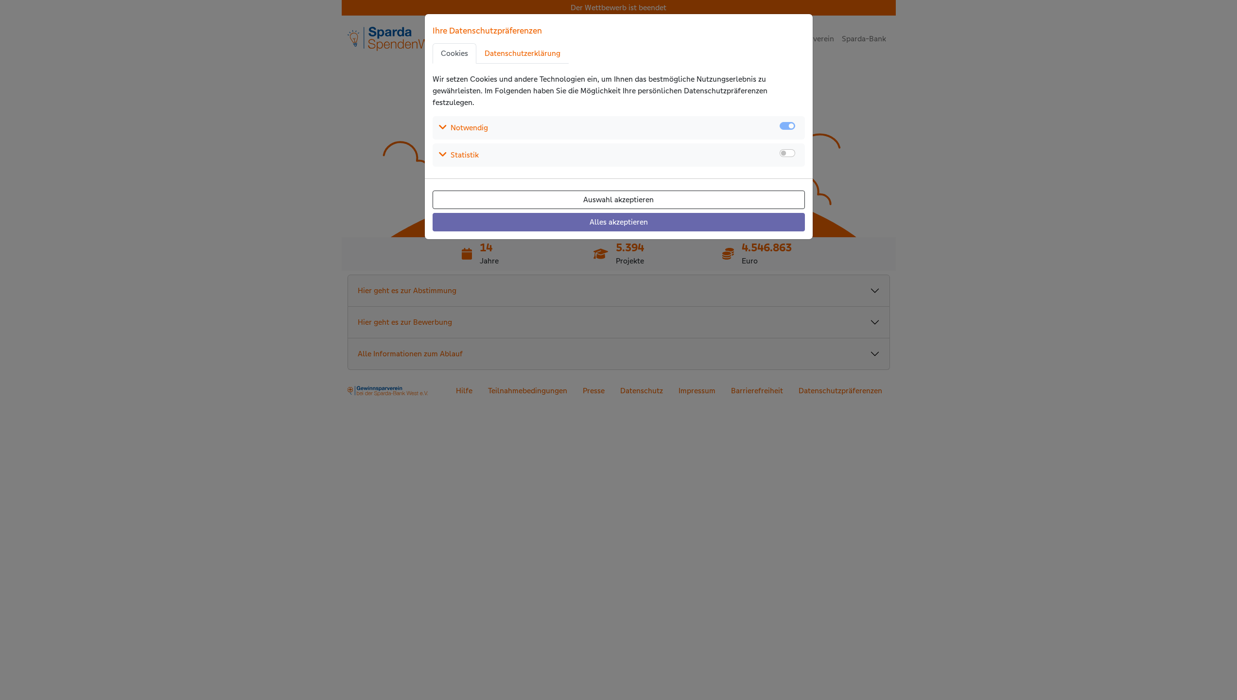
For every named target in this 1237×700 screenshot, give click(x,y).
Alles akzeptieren (619, 222)
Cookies (454, 53)
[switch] (787, 153)
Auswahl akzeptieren (618, 199)
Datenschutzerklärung (522, 53)
